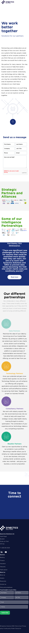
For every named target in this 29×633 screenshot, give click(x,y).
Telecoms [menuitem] (2, 566)
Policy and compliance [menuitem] (6, 587)
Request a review (14, 502)
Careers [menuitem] (2, 578)
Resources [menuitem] (3, 581)
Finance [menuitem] (2, 560)
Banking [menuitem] (2, 557)
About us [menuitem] (2, 575)
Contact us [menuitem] (3, 584)
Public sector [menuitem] (3, 569)
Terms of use (18, 626)
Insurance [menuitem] (3, 563)
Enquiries (14, 509)
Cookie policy (7, 628)
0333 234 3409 (6, 547)
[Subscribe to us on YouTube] (5, 552)
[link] (26, 2)
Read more (14, 277)
